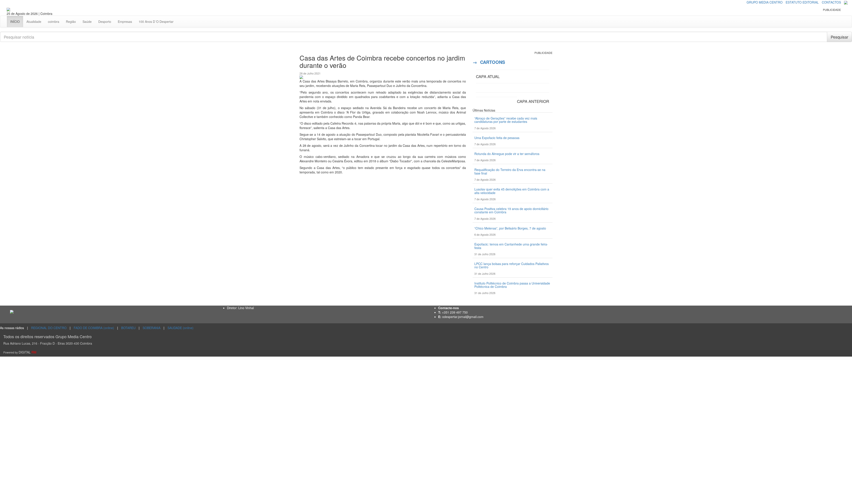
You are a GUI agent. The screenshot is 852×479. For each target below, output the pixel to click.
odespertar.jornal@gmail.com (462, 316)
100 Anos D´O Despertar (156, 21)
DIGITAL (19, 352)
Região (71, 21)
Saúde (87, 21)
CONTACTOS (831, 2)
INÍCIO (15, 21)
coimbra (53, 21)
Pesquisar (839, 37)
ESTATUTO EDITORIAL (802, 2)
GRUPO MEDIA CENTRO (765, 2)
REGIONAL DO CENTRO (49, 328)
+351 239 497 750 (455, 312)
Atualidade (33, 21)
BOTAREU (128, 328)
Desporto (104, 21)
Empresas (125, 21)
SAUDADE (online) (180, 328)
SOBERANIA (151, 328)
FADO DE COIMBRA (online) (94, 328)
